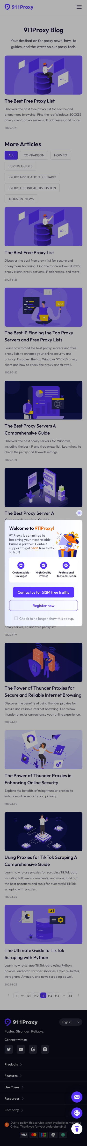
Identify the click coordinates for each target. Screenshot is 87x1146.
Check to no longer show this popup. (46, 618)
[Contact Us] (76, 1113)
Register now (44, 605)
